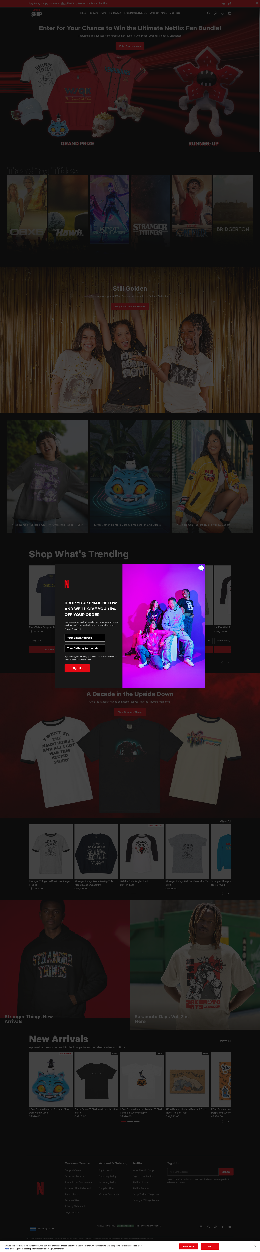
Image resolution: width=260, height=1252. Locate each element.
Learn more (188, 1246)
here (7, 1248)
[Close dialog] (201, 568)
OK (209, 1246)
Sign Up (77, 668)
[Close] (255, 1246)
